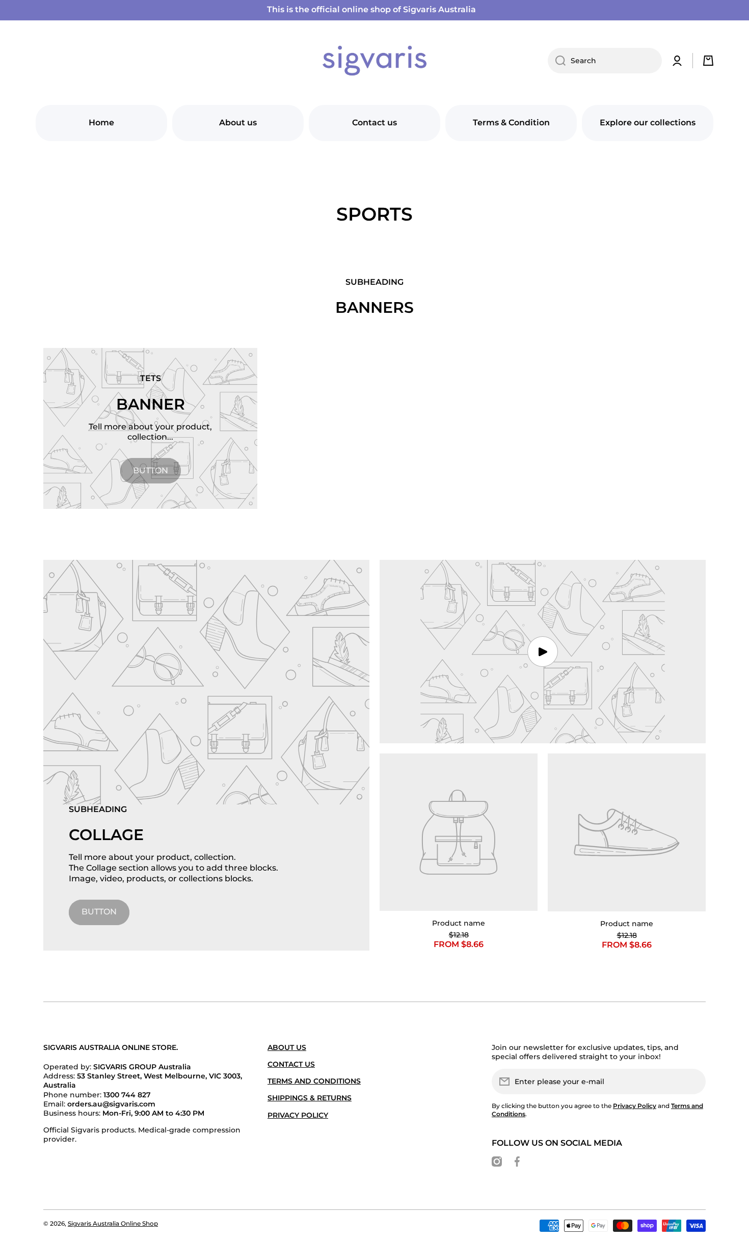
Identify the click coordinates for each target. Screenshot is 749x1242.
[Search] (557, 60)
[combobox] (605, 60)
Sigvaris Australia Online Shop (113, 1223)
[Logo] (374, 61)
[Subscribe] (693, 1081)
